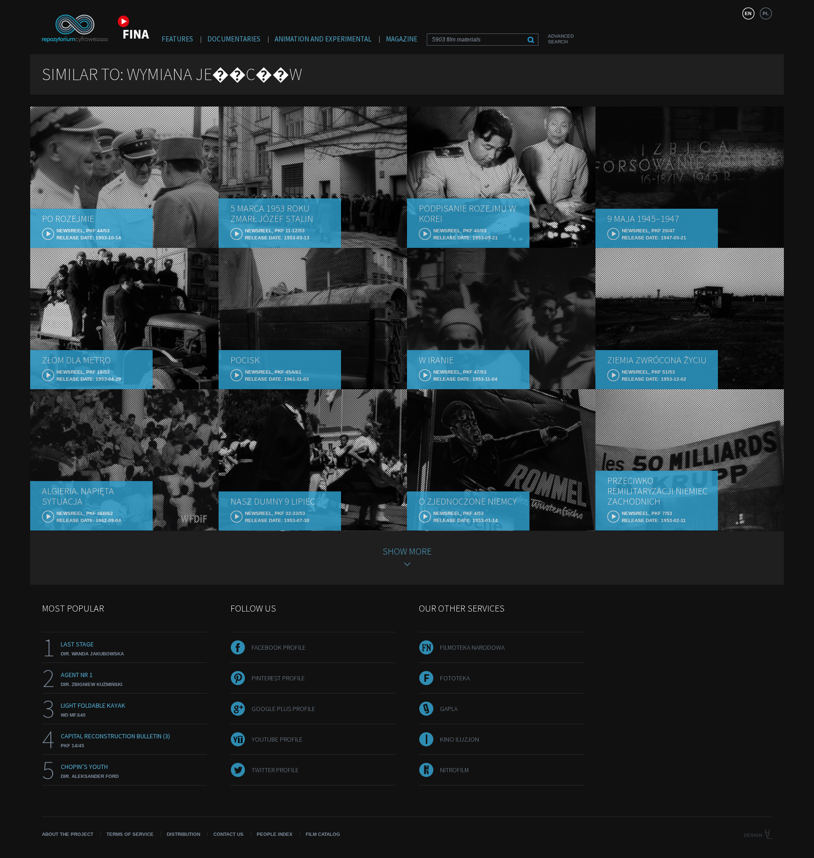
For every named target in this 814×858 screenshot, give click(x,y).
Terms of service (130, 834)
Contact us (228, 834)
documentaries (233, 38)
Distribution (183, 834)
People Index (275, 834)
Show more (407, 551)
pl (766, 13)
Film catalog (323, 834)
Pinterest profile (278, 678)
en (748, 13)
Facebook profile (279, 647)
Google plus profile (283, 708)
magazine (401, 38)
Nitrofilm (454, 770)
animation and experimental (323, 38)
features (177, 38)
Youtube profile (277, 739)
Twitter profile (275, 770)
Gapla (448, 708)
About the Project (67, 834)
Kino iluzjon (459, 739)
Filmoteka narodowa (472, 647)
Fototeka (455, 678)
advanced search (561, 38)
